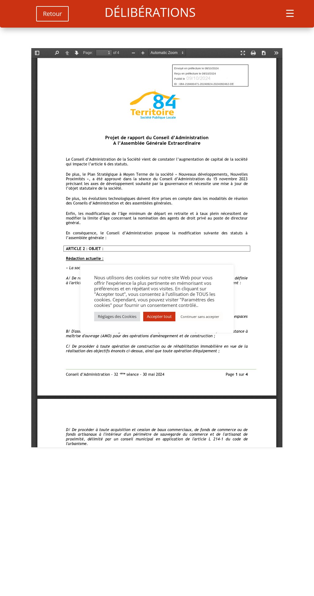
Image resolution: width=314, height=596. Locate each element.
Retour (52, 14)
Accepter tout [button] (159, 316)
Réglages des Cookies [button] (117, 316)
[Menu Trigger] (289, 13)
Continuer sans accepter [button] (200, 316)
